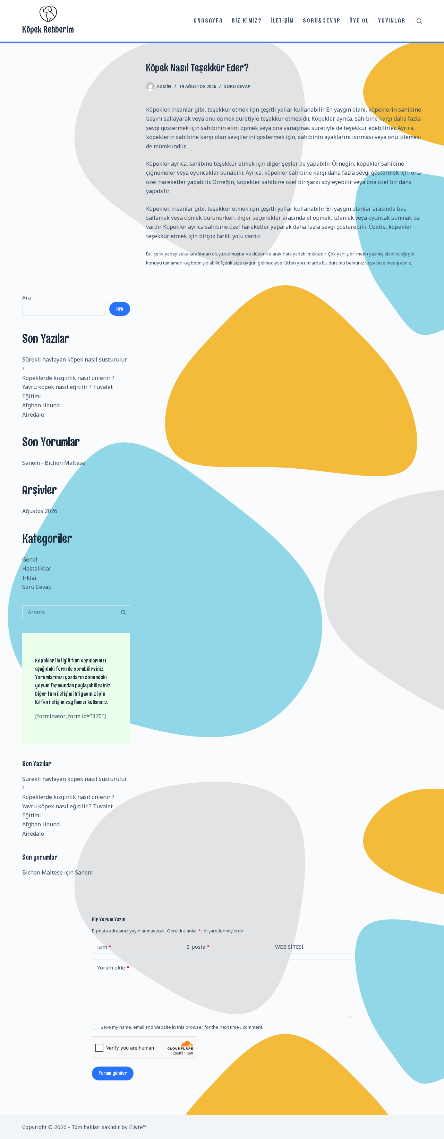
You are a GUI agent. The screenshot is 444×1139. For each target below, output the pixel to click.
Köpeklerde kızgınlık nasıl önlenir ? (68, 378)
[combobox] (70, 612)
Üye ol (359, 20)
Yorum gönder (113, 1073)
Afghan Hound (41, 405)
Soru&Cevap (322, 20)
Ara (26, 297)
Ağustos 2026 (39, 511)
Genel (29, 559)
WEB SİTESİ (289, 946)
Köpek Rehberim (48, 29)
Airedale (33, 414)
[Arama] (419, 21)
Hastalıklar (36, 568)
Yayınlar (391, 20)
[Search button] (123, 612)
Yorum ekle (113, 967)
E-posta (198, 946)
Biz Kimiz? (247, 20)
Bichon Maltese (65, 463)
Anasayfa (208, 20)
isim (104, 946)
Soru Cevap (237, 86)
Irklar (29, 578)
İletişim (282, 20)
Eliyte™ (138, 1126)
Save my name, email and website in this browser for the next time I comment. (182, 1027)
